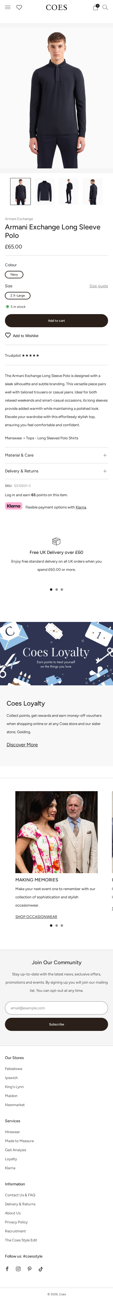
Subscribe (56, 1024)
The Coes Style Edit (21, 1240)
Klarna (81, 507)
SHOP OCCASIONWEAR (36, 916)
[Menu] (7, 7)
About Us (13, 1213)
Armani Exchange (19, 219)
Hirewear (12, 1132)
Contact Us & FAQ (20, 1195)
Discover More (22, 745)
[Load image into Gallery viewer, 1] (20, 191)
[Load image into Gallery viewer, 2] (44, 191)
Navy (14, 274)
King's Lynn (14, 1086)
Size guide (98, 285)
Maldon (11, 1096)
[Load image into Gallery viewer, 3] (68, 191)
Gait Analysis (15, 1150)
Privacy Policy (16, 1222)
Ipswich (11, 1077)
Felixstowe (13, 1068)
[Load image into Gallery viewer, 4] (93, 191)
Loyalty (11, 1159)
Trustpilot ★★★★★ (22, 355)
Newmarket (15, 1105)
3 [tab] (62, 589)
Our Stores (14, 1057)
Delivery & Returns (20, 1204)
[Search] (105, 7)
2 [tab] (56, 589)
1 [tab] (51, 589)
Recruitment (15, 1231)
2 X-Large (17, 295)
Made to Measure (19, 1141)
